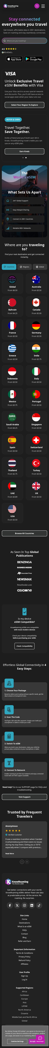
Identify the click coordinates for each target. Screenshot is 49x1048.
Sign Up (24, 978)
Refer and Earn (24, 944)
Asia (24, 1005)
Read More (9, 856)
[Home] (11, 6)
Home (24, 922)
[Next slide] (27, 865)
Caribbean (24, 998)
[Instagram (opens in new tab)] (24, 908)
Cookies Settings (17, 1041)
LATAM (24, 1009)
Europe (24, 1001)
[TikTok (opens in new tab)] (39, 908)
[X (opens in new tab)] (17, 908)
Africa (24, 994)
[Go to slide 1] (23, 160)
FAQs (24, 933)
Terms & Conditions (24, 956)
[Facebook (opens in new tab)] (10, 908)
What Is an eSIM (24, 929)
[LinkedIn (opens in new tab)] (32, 908)
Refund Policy (24, 963)
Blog (24, 940)
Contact (24, 936)
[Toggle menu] (43, 6)
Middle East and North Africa (24, 1020)
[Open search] (36, 5)
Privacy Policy (24, 959)
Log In (24, 982)
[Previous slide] (22, 865)
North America (24, 1012)
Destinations (24, 925)
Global (24, 1023)
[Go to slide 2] (26, 160)
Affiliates (24, 966)
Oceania (24, 1016)
